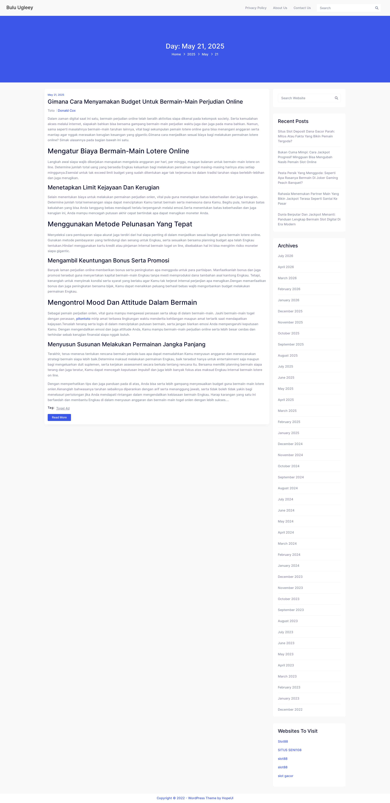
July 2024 (285, 499)
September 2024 (291, 477)
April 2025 (286, 400)
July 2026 (285, 256)
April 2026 (286, 267)
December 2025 (290, 311)
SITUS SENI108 (289, 750)
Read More (59, 417)
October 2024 (289, 466)
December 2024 (290, 444)
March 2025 (287, 411)
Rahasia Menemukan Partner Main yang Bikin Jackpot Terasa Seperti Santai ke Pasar (308, 198)
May (205, 54)
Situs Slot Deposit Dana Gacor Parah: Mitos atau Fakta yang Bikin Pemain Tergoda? (306, 136)
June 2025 (286, 377)
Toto (51, 110)
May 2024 (286, 521)
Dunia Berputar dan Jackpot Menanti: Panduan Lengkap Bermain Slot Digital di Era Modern (309, 219)
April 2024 (286, 532)
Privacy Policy (256, 8)
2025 (191, 54)
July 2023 (285, 632)
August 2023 (288, 621)
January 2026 (288, 300)
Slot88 (283, 741)
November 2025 (290, 322)
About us (280, 8)
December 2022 (290, 709)
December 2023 (290, 577)
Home (176, 54)
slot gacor (285, 776)
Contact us (302, 8)
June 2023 (286, 643)
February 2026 (289, 289)
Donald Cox (67, 110)
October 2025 (288, 333)
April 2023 (286, 665)
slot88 (282, 759)
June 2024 (286, 510)
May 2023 (286, 654)
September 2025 (291, 344)
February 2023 (289, 687)
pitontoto (83, 319)
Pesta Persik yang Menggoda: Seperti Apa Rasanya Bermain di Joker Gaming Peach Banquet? (308, 178)
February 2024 (289, 555)
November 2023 (290, 588)
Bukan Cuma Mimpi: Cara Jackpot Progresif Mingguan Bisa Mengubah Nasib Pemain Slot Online (305, 157)
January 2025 (288, 433)
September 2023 (291, 610)
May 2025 (285, 389)
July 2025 (285, 366)
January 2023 (288, 698)
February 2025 (289, 422)
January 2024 (288, 565)
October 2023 (289, 599)
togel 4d (63, 408)
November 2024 (290, 455)
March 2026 (287, 278)
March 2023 (287, 676)
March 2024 (287, 543)
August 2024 (288, 488)
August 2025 (288, 355)
